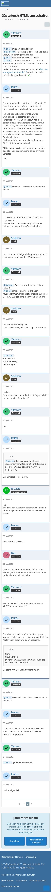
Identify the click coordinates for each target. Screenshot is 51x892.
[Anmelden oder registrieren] (40, 3)
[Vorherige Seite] (15, 804)
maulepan (10, 51)
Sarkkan (9, 285)
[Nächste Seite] (36, 804)
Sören (8, 60)
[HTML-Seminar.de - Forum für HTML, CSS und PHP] (5, 3)
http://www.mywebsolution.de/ (25, 71)
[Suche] (33, 3)
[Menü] (47, 3)
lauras (8, 48)
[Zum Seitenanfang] (46, 888)
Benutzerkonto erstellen (36, 841)
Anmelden (15, 841)
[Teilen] (47, 24)
